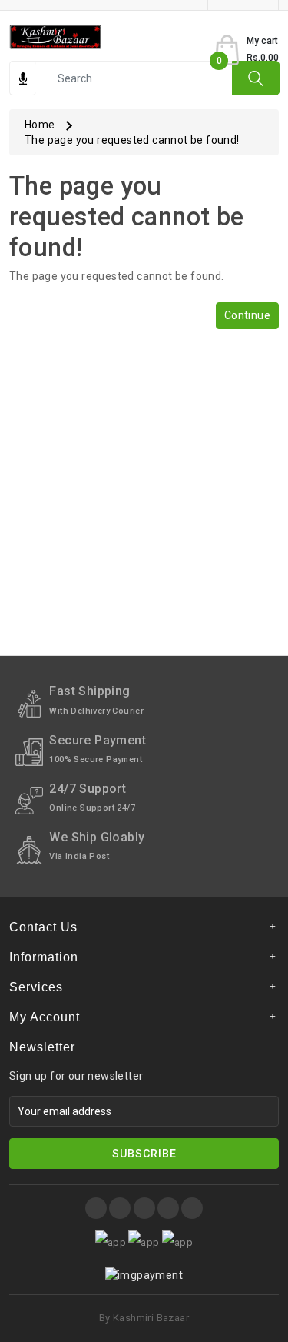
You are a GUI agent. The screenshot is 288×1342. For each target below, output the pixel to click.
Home (40, 124)
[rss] (192, 1208)
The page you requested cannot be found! (132, 140)
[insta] (120, 1208)
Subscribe (144, 1153)
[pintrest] (144, 1208)
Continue (247, 315)
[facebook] (96, 1208)
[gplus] (168, 1208)
